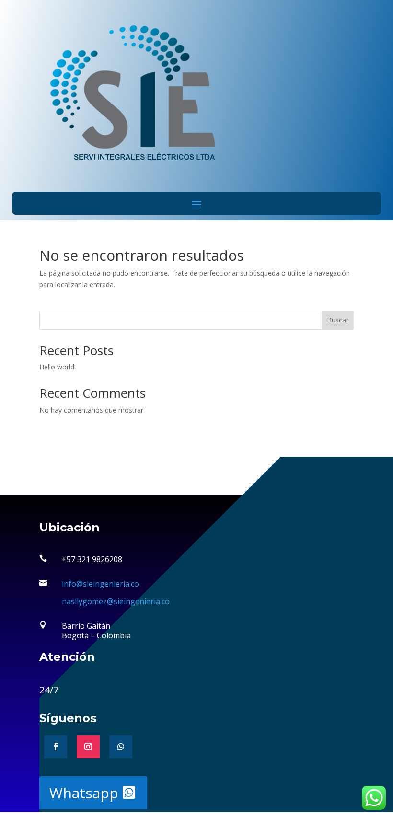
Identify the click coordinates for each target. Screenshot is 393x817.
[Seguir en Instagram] (88, 746)
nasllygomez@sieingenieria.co (116, 601)
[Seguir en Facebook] (55, 746)
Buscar (337, 319)
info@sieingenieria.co (100, 583)
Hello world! (57, 366)
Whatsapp (83, 793)
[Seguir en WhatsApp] (120, 746)
